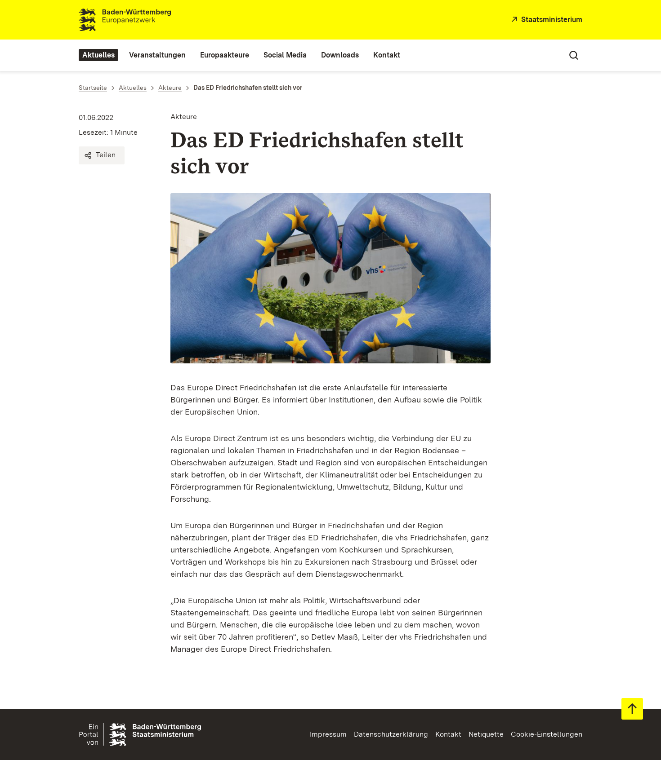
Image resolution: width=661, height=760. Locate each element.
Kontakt (448, 734)
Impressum (328, 734)
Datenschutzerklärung (391, 734)
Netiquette (486, 734)
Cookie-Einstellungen (546, 734)
